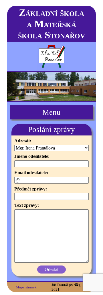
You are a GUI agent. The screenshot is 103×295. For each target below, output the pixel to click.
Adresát (22, 140)
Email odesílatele (30, 172)
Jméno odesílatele (31, 156)
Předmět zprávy (29, 188)
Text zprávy (25, 205)
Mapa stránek (26, 287)
